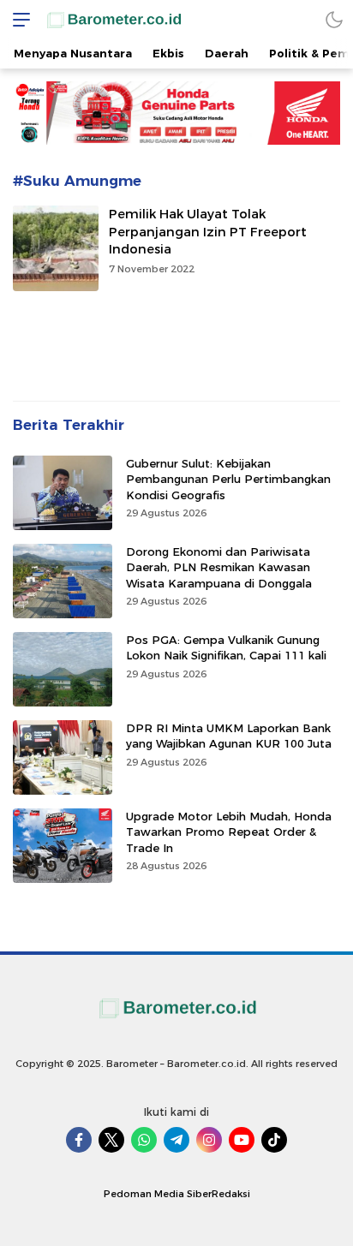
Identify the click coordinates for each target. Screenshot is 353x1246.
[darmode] (334, 19)
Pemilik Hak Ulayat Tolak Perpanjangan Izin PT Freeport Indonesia (208, 232)
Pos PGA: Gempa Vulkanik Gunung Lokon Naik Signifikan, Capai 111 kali (226, 647)
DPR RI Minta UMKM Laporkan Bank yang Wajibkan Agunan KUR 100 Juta (229, 735)
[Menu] (17, 19)
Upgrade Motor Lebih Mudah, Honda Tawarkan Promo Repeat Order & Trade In (229, 831)
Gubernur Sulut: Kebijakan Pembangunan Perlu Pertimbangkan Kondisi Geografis (228, 478)
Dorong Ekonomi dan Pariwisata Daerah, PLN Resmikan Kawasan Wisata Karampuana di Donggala (219, 567)
